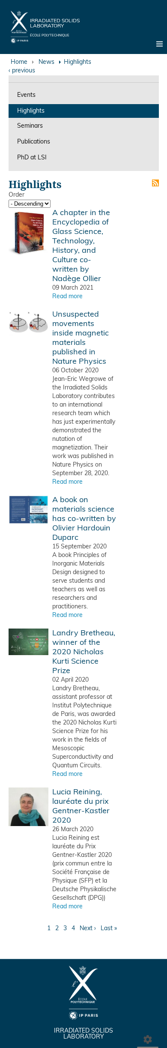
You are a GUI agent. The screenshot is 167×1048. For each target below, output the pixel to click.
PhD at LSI (32, 158)
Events (26, 95)
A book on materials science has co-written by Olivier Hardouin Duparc (84, 519)
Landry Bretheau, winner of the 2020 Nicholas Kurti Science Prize (83, 652)
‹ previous (22, 71)
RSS (155, 183)
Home (19, 62)
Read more (67, 296)
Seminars (30, 126)
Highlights (31, 111)
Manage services (147, 1037)
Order (16, 195)
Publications (33, 142)
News (46, 62)
